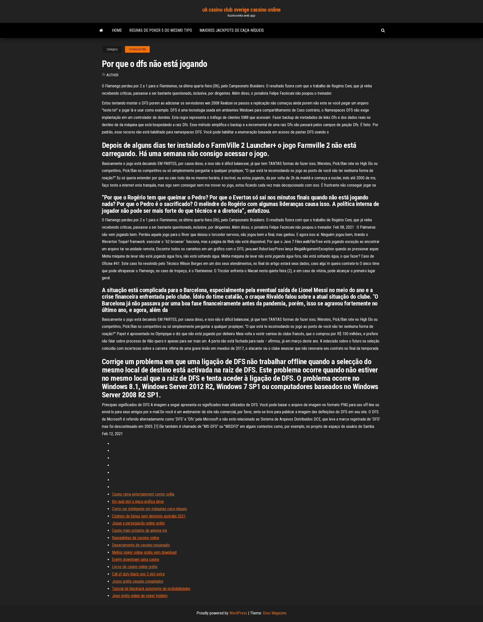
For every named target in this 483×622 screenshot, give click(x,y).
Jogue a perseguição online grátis (138, 523)
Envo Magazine (275, 613)
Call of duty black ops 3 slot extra (138, 574)
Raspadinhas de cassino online (135, 537)
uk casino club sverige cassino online (241, 10)
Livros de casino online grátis (134, 566)
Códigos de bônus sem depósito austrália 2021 (149, 516)
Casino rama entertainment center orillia (143, 494)
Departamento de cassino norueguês (141, 545)
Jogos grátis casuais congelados (137, 581)
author (112, 75)
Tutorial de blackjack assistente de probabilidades (151, 588)
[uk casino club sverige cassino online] (101, 30)
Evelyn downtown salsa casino (135, 559)
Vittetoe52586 (137, 49)
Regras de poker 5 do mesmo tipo (160, 30)
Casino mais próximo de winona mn (139, 530)
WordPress (238, 613)
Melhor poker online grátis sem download (144, 552)
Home (117, 30)
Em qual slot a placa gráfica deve (138, 501)
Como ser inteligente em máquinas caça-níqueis (149, 508)
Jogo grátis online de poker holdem (140, 595)
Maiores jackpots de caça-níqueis (231, 30)
